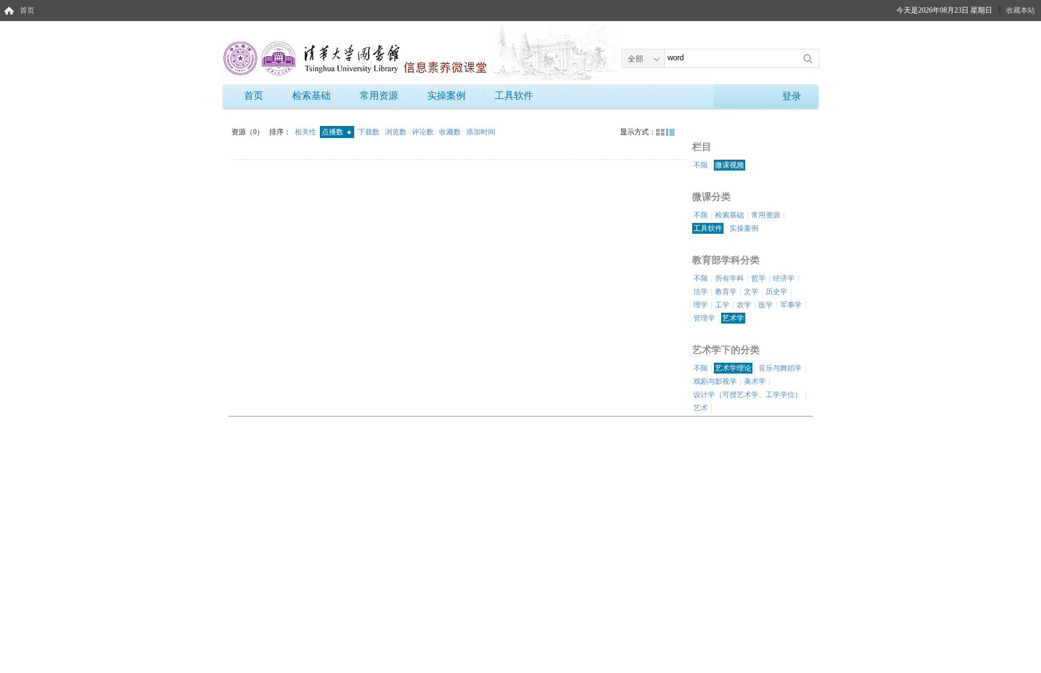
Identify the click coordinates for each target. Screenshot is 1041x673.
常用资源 (379, 95)
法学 (700, 291)
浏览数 (396, 132)
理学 (700, 305)
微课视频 (729, 165)
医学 (765, 305)
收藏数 (451, 132)
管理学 (704, 318)
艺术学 (733, 318)
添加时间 (480, 132)
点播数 (333, 132)
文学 (751, 291)
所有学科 (729, 278)
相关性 (306, 132)
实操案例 (446, 95)
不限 (700, 165)
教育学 (726, 291)
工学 (722, 305)
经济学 (784, 278)
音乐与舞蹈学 (780, 368)
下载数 (369, 132)
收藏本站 (1020, 10)
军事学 (791, 305)
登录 (791, 96)
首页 (27, 10)
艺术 (700, 408)
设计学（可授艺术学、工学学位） (747, 394)
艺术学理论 (733, 368)
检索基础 (311, 95)
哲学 (758, 278)
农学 (744, 305)
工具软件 (514, 95)
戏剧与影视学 (715, 381)
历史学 (776, 291)
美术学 (755, 381)
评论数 (424, 132)
